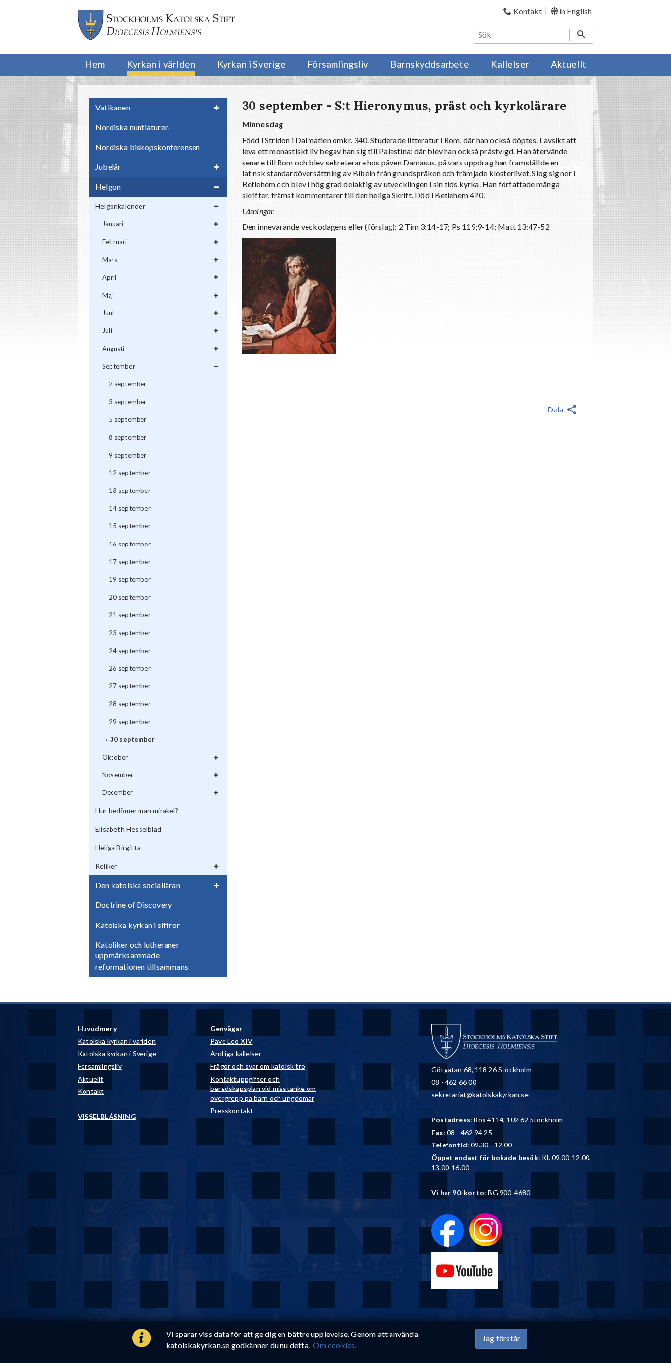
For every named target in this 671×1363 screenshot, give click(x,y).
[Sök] (581, 35)
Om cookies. (334, 1345)
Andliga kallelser (235, 1053)
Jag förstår (501, 1338)
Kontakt (91, 1091)
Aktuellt (91, 1079)
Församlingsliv (100, 1066)
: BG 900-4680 (481, 1192)
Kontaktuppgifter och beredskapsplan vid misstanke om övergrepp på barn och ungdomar (263, 1088)
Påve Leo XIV (231, 1041)
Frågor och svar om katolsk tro (257, 1066)
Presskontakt (231, 1110)
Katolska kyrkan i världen (117, 1041)
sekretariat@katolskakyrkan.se (480, 1094)
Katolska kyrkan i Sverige (117, 1053)
